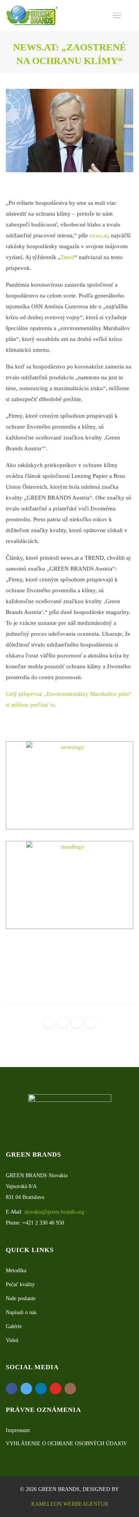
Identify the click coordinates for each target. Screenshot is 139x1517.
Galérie (14, 1326)
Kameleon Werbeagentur (69, 1504)
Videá (12, 1340)
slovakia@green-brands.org (54, 1212)
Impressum (18, 1430)
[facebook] (48, 1022)
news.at (99, 235)
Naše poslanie (21, 1298)
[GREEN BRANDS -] (32, 15)
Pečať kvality (20, 1284)
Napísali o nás (21, 1312)
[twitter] (62, 1022)
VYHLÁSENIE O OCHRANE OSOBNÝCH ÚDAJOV (66, 1443)
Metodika (16, 1270)
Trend (68, 257)
